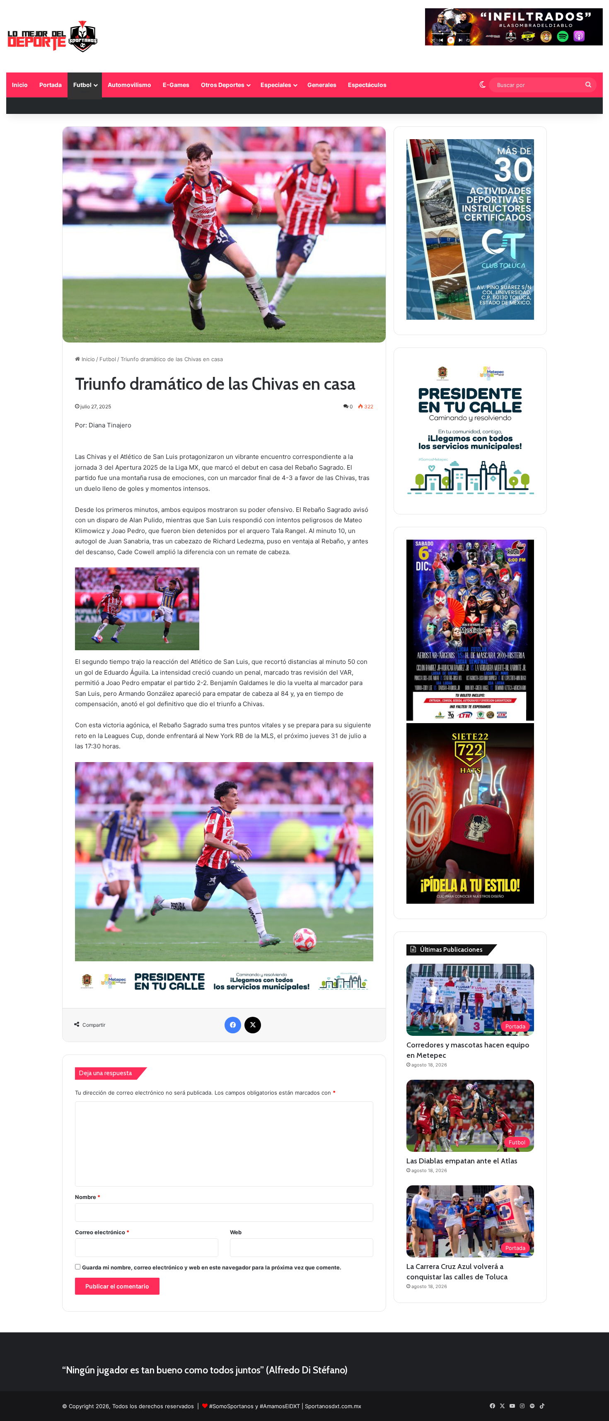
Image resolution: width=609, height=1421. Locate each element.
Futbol (82, 84)
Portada (50, 84)
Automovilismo (129, 84)
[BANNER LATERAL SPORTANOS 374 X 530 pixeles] (470, 718)
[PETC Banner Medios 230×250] (470, 497)
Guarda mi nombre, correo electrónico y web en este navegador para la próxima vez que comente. (211, 1267)
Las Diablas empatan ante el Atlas (461, 1160)
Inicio (20, 84)
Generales (321, 84)
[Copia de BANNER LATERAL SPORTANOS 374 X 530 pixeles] (470, 901)
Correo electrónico (102, 1232)
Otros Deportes (222, 84)
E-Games (176, 84)
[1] (470, 317)
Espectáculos (367, 84)
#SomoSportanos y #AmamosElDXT (254, 1406)
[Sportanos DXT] (52, 37)
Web (236, 1232)
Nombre (87, 1197)
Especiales (276, 84)
